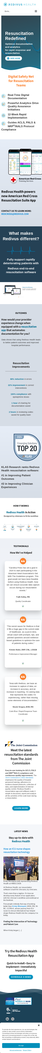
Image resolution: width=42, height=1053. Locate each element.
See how (15, 58)
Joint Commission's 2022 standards (19, 778)
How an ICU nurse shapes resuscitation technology (16, 850)
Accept (21, 1045)
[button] (39, 1025)
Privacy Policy (27, 1050)
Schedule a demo (21, 977)
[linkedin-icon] (7, 1018)
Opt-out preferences (16, 1050)
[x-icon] (12, 1018)
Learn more (21, 808)
